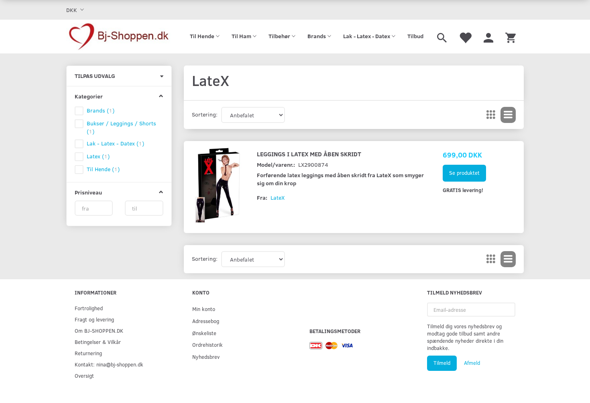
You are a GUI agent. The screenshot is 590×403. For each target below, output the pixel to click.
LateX (278, 197)
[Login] (488, 36)
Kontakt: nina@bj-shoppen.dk (109, 364)
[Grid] (490, 115)
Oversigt (84, 375)
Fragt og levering (94, 319)
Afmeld (472, 362)
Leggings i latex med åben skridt (309, 153)
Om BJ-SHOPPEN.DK (99, 330)
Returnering (88, 353)
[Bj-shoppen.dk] (119, 36)
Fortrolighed (89, 308)
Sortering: (205, 114)
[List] (508, 115)
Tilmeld (441, 362)
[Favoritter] (465, 36)
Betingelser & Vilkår (98, 341)
